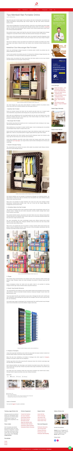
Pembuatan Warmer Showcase (27, 427)
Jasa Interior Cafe (41, 417)
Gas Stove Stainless (25, 415)
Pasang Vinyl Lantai (42, 431)
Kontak (50, 9)
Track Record (24, 9)
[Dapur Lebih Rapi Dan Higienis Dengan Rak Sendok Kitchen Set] (27, 383)
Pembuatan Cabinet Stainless (27, 425)
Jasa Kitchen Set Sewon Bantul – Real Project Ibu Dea (59, 99)
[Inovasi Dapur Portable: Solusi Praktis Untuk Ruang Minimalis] (13, 383)
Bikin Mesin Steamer (25, 419)
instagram (47, 357)
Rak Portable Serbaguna (12, 394)
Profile (5, 441)
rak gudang (46, 26)
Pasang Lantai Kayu (42, 430)
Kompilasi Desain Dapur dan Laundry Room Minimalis (17, 396)
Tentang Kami (44, 9)
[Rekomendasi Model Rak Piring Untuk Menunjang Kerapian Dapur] (42, 383)
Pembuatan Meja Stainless (26, 423)
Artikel (37, 9)
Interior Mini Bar (41, 414)
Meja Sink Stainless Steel (26, 422)
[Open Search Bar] (54, 9)
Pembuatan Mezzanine (42, 427)
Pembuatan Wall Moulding (43, 433)
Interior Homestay (41, 415)
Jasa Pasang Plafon (42, 428)
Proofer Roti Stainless (25, 414)
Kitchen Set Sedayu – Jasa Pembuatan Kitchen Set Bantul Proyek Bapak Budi (60, 89)
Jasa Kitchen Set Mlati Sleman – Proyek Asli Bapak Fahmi (60, 104)
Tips (12, 393)
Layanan (31, 9)
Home (19, 9)
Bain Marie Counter (25, 420)
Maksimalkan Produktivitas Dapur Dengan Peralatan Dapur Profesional (20, 395)
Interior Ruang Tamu (42, 419)
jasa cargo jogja (16, 140)
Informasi (9, 393)
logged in (14, 404)
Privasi (5, 444)
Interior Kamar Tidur (42, 420)
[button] (70, 448)
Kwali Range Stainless (25, 417)
